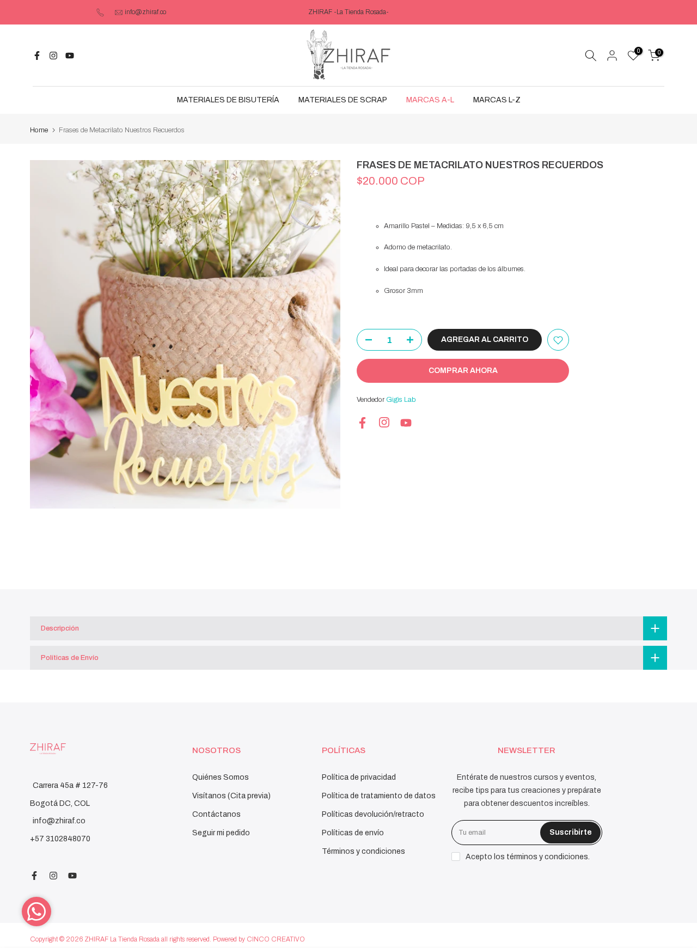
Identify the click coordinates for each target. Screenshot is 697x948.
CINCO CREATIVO (276, 939)
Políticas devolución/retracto (373, 814)
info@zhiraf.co (145, 12)
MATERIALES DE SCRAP (342, 100)
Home (39, 130)
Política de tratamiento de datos (379, 796)
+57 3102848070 (60, 839)
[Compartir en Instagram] (53, 55)
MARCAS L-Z (497, 100)
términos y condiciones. (548, 857)
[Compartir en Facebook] (37, 55)
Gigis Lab (401, 400)
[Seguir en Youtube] (69, 55)
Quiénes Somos (220, 777)
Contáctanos (216, 814)
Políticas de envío (353, 833)
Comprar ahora (463, 371)
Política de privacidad (359, 777)
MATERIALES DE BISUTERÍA (228, 100)
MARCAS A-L (430, 100)
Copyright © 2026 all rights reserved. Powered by (138, 939)
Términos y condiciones (363, 851)
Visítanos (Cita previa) (231, 796)
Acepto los (528, 857)
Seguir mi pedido (221, 833)
